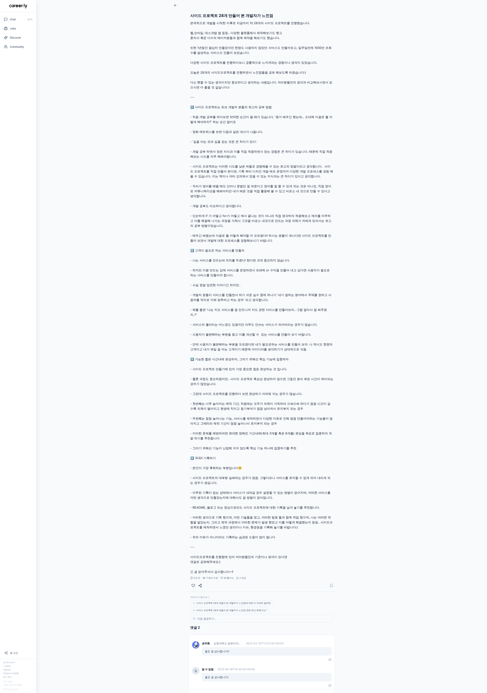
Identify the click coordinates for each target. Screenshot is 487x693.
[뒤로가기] (175, 5)
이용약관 (7, 669)
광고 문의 (7, 677)
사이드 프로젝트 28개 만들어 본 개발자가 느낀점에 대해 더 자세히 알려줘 (233, 603)
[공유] (200, 586)
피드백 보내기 (9, 662)
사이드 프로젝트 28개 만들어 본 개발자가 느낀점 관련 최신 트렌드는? (231, 610)
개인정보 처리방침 (11, 673)
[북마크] (331, 585)
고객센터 (7, 666)
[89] (193, 586)
